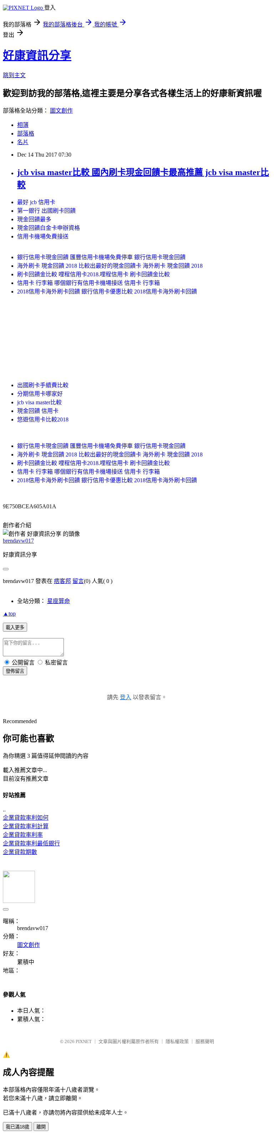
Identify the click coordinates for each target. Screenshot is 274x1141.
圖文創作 (61, 111)
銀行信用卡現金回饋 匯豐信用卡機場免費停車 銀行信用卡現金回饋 (101, 257)
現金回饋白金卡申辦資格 (48, 228)
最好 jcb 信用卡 (36, 202)
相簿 (23, 125)
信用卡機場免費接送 (42, 236)
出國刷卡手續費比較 (42, 385)
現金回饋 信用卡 (38, 411)
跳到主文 (14, 75)
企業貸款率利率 (23, 835)
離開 (41, 1127)
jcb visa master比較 (39, 402)
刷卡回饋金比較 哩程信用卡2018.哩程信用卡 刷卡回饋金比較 (93, 274)
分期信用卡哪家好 (40, 394)
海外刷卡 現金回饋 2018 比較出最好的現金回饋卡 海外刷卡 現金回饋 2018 (110, 266)
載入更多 (15, 627)
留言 (78, 581)
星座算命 (58, 601)
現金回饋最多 (34, 219)
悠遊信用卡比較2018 (42, 419)
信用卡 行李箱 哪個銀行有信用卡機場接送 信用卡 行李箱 (88, 283)
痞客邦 (62, 581)
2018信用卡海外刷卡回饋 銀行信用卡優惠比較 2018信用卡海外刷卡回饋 (107, 291)
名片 (23, 142)
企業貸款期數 (20, 852)
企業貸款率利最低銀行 (31, 843)
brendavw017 (18, 541)
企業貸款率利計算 (26, 826)
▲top (9, 614)
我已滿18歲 (17, 1127)
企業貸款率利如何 (26, 818)
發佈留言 (15, 671)
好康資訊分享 (37, 55)
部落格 (25, 133)
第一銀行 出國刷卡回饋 (46, 211)
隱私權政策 (177, 1041)
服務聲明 (205, 1041)
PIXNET (84, 1041)
